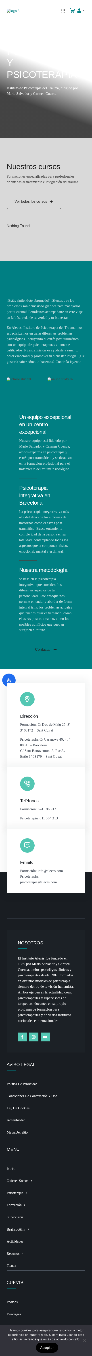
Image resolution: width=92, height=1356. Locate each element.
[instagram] (33, 1037)
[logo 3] (13, 11)
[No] (84, 1340)
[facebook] (22, 1037)
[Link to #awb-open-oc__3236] (63, 10)
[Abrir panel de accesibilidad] (9, 680)
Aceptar (47, 1347)
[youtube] (45, 1037)
